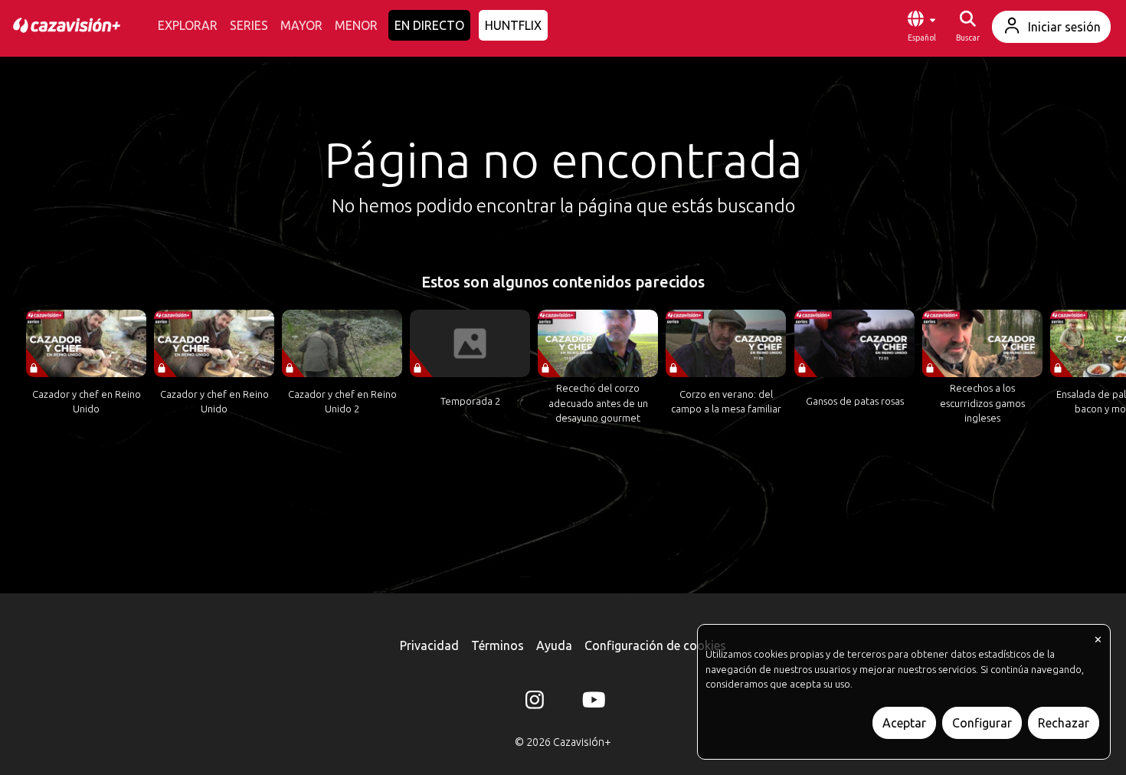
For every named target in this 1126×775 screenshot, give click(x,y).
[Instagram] (534, 703)
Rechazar (1063, 723)
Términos (497, 645)
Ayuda (554, 645)
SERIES (249, 25)
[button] (921, 26)
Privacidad (429, 645)
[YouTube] (591, 703)
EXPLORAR (188, 25)
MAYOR (301, 25)
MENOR (356, 25)
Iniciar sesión (1064, 27)
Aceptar (904, 723)
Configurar (982, 723)
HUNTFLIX (513, 25)
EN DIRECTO (429, 25)
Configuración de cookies (655, 645)
